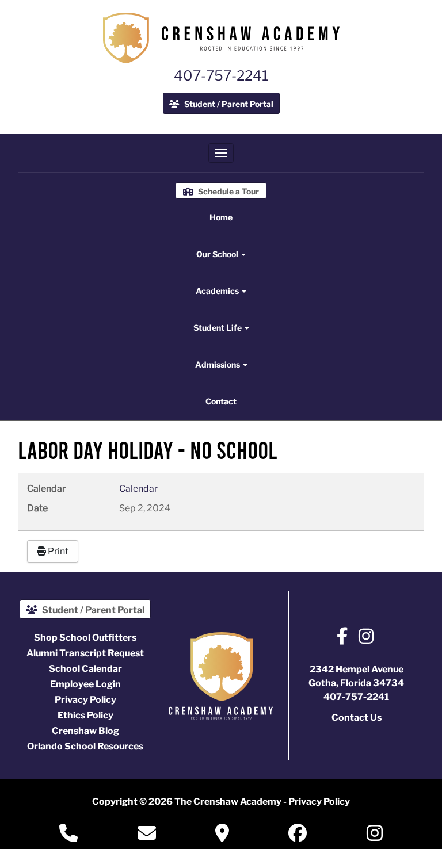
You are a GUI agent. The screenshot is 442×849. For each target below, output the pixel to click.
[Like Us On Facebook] (342, 638)
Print (57, 551)
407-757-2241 (221, 75)
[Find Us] (222, 836)
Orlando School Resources (85, 746)
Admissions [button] (218, 364)
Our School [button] (218, 254)
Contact (221, 401)
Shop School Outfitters (85, 637)
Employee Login (85, 684)
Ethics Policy (85, 715)
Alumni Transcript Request (85, 653)
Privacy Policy (85, 699)
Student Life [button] (218, 327)
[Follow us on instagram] (375, 835)
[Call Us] (68, 836)
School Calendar (85, 668)
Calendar (138, 488)
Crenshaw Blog (85, 730)
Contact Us (357, 717)
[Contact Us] (147, 836)
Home (221, 217)
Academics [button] (218, 291)
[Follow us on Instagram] (366, 638)
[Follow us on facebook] (297, 835)
